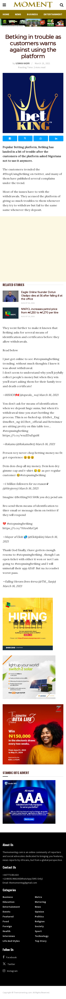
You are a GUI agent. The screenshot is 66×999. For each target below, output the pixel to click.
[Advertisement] (33, 249)
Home (6, 14)
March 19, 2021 (42, 63)
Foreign (7, 926)
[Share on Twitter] (25, 138)
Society (39, 926)
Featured (8, 916)
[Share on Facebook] (10, 138)
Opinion (39, 911)
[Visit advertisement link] (33, 23)
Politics (39, 916)
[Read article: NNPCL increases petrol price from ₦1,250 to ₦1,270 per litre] (10, 313)
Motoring (40, 901)
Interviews (9, 936)
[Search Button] (61, 5)
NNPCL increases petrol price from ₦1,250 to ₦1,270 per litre (39, 310)
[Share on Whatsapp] (40, 138)
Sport (38, 931)
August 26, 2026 (28, 303)
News (18, 14)
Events (6, 911)
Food (6, 921)
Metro (38, 897)
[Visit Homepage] (32, 5)
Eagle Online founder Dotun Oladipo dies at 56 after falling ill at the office (41, 296)
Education (8, 901)
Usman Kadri (23, 63)
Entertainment (53, 14)
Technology (41, 936)
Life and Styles (11, 940)
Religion (40, 921)
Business (32, 14)
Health (6, 931)
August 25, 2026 (28, 316)
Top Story (40, 940)
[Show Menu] (4, 5)
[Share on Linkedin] (56, 138)
